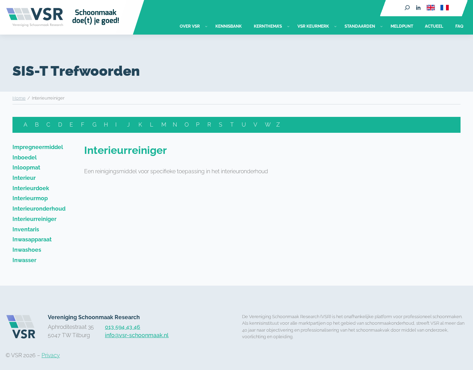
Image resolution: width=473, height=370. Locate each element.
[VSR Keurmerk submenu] (335, 26)
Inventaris (25, 229)
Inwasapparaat (32, 239)
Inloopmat (26, 167)
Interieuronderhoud (38, 208)
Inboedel (24, 157)
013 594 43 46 (122, 327)
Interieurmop (30, 198)
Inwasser (24, 260)
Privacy (51, 355)
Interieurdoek (30, 188)
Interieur (24, 178)
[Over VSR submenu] (206, 26)
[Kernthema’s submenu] (288, 26)
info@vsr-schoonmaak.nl (137, 335)
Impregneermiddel (37, 147)
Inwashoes (26, 250)
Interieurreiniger (34, 219)
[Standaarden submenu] (381, 26)
